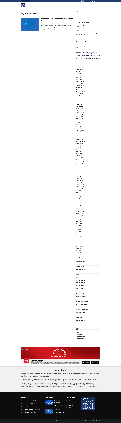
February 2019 (79, 236)
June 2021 (78, 196)
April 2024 (78, 126)
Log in (77, 332)
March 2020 (79, 223)
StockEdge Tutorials (82, 5)
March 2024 (79, 129)
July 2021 (78, 194)
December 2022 (80, 159)
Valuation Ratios (81, 323)
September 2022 (80, 166)
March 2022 (79, 178)
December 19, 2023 (52, 23)
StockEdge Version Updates (84, 307)
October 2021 (79, 188)
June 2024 (79, 122)
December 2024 (80, 110)
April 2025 (78, 102)
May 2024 (78, 124)
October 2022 (79, 164)
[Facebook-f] (80, 420)
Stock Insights (80, 299)
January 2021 (79, 207)
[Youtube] (91, 420)
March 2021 (79, 203)
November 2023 (80, 137)
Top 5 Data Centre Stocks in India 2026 (86, 37)
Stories (38, 1)
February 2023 (80, 155)
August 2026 (79, 69)
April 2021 (78, 201)
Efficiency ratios (81, 269)
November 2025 (80, 87)
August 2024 (79, 118)
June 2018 (78, 252)
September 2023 (80, 141)
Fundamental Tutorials (83, 272)
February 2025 (80, 106)
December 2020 (80, 209)
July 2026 (78, 71)
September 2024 (80, 116)
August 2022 (79, 168)
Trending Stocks (32, 5)
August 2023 (79, 143)
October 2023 (79, 139)
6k (60, 23)
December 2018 (80, 240)
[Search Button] (99, 5)
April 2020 (78, 221)
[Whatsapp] (96, 420)
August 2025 (79, 94)
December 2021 (80, 184)
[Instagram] (85, 420)
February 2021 (79, 205)
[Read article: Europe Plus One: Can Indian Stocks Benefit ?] (30, 24)
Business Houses (80, 261)
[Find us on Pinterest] (96, 1)
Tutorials (79, 317)
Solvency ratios (81, 296)
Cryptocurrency (81, 264)
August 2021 (79, 192)
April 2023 (78, 151)
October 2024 (79, 114)
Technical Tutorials (82, 309)
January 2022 (79, 182)
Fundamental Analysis (67, 5)
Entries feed (79, 334)
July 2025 (78, 96)
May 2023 (78, 149)
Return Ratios (80, 293)
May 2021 (78, 199)
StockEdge (44, 23)
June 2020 (79, 219)
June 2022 (79, 172)
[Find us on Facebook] (86, 1)
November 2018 (80, 242)
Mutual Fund (94, 5)
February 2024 (80, 131)
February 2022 (80, 180)
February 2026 (80, 81)
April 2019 (78, 234)
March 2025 (79, 104)
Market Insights (80, 280)
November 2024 (80, 112)
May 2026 (78, 75)
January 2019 (79, 238)
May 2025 (78, 100)
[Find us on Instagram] (90, 1)
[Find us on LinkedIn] (92, 1)
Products (33, 1)
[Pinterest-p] (93, 420)
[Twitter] (82, 420)
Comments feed (80, 336)
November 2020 (80, 211)
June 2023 (79, 147)
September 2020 (80, 215)
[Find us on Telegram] (99, 1)
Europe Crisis (30, 10)
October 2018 (79, 244)
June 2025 (79, 98)
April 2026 (78, 77)
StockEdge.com (25, 1)
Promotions (79, 291)
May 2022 (78, 174)
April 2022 (78, 176)
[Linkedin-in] (88, 420)
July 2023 (78, 145)
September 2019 (80, 225)
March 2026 (79, 79)
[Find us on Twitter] (88, 1)
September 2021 (80, 190)
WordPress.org (80, 338)
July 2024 (78, 120)
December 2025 (80, 85)
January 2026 (79, 83)
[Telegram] (99, 420)
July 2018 (78, 250)
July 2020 (78, 217)
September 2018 (80, 246)
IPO (77, 277)
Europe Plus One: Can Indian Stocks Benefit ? (57, 19)
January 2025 (79, 108)
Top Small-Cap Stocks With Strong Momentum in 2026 (59, 411)
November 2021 (80, 186)
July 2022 (78, 170)
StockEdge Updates (82, 304)
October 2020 (79, 213)
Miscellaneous (80, 285)
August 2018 (79, 248)
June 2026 (79, 73)
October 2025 (79, 89)
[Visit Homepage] (23, 5)
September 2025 (80, 91)
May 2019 (78, 232)
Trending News (80, 312)
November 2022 (80, 161)
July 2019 (78, 227)
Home (22, 10)
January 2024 (79, 133)
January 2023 (79, 157)
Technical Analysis (53, 5)
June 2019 (78, 229)
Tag (25, 10)
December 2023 (80, 135)
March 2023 (79, 153)
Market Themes (80, 283)
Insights (42, 5)
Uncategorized (80, 320)
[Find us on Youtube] (94, 1)
